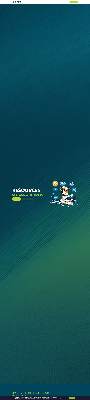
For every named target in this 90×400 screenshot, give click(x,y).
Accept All (72, 398)
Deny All (66, 398)
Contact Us (65, 2)
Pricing (47, 2)
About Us (52, 2)
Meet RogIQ (41, 2)
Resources (58, 2)
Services (34, 2)
